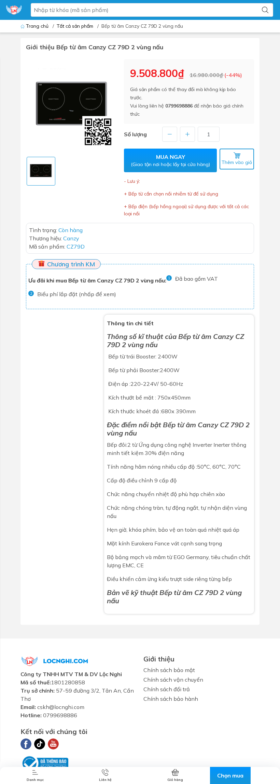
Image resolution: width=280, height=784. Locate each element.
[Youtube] (53, 743)
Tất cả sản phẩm (75, 26)
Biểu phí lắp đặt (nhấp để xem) (76, 294)
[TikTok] (39, 743)
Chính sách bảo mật (169, 670)
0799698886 (179, 106)
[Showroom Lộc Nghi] (14, 10)
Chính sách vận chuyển (173, 679)
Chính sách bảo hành (170, 698)
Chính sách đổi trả (166, 689)
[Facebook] (25, 743)
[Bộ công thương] (44, 762)
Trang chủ (37, 26)
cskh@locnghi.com (60, 707)
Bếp (184, 336)
